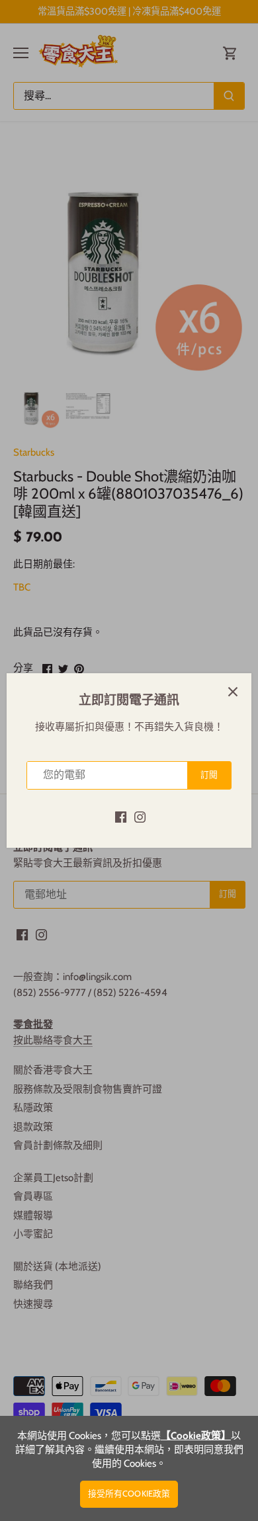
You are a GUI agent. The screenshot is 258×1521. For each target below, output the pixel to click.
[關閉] (232, 691)
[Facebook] (120, 816)
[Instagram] (140, 816)
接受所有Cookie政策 (129, 1494)
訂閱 (209, 775)
